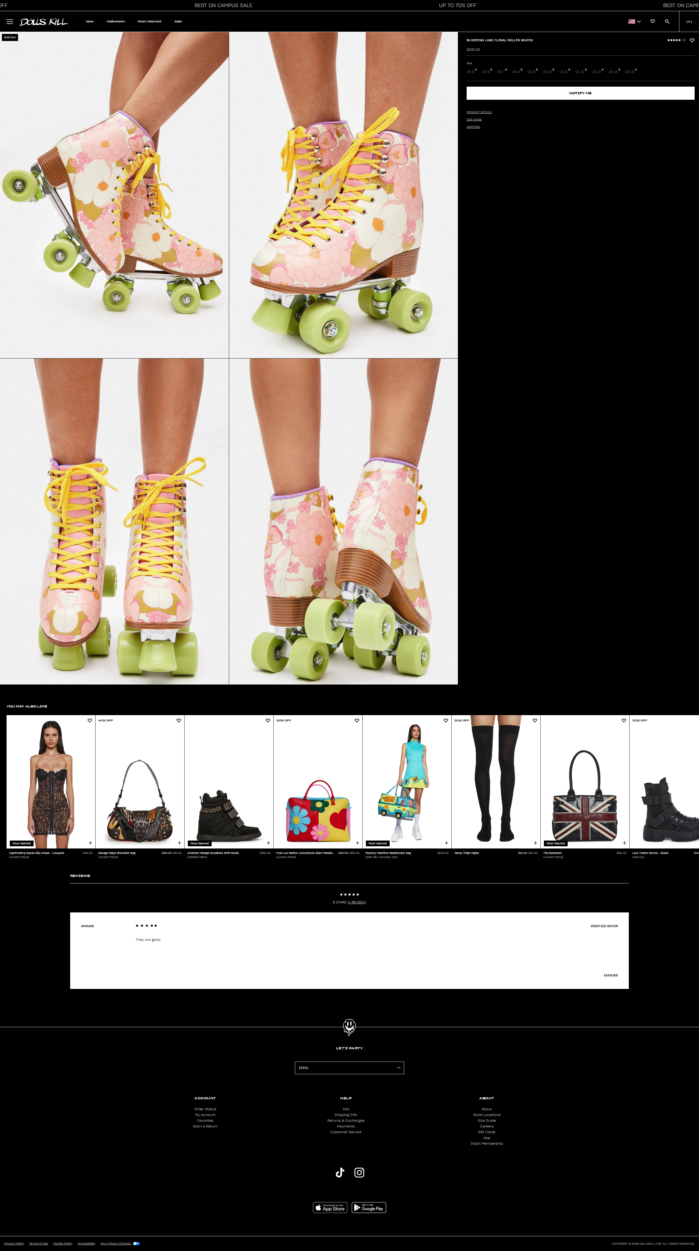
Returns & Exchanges (346, 1120)
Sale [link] (178, 21)
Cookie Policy (62, 1243)
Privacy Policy (14, 1243)
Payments (346, 1126)
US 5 (470, 72)
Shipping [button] (473, 127)
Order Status (205, 1109)
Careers (487, 1126)
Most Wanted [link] (149, 21)
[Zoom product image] (114, 195)
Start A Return (205, 1126)
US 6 (486, 72)
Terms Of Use (38, 1243)
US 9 (531, 72)
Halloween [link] (116, 21)
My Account (205, 1115)
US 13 (596, 72)
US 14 (613, 72)
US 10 (547, 72)
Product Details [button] (479, 112)
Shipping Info (346, 1115)
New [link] (90, 21)
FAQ (346, 1109)
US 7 (501, 72)
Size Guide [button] (474, 119)
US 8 (516, 72)
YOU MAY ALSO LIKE (27, 706)
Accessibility (86, 1243)
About (487, 1109)
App (487, 1138)
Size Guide (487, 1120)
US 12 (579, 72)
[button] (222, 5)
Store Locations (486, 1115)
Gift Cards (486, 1132)
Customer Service (346, 1132)
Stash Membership (487, 1143)
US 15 (629, 72)
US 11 (563, 72)
